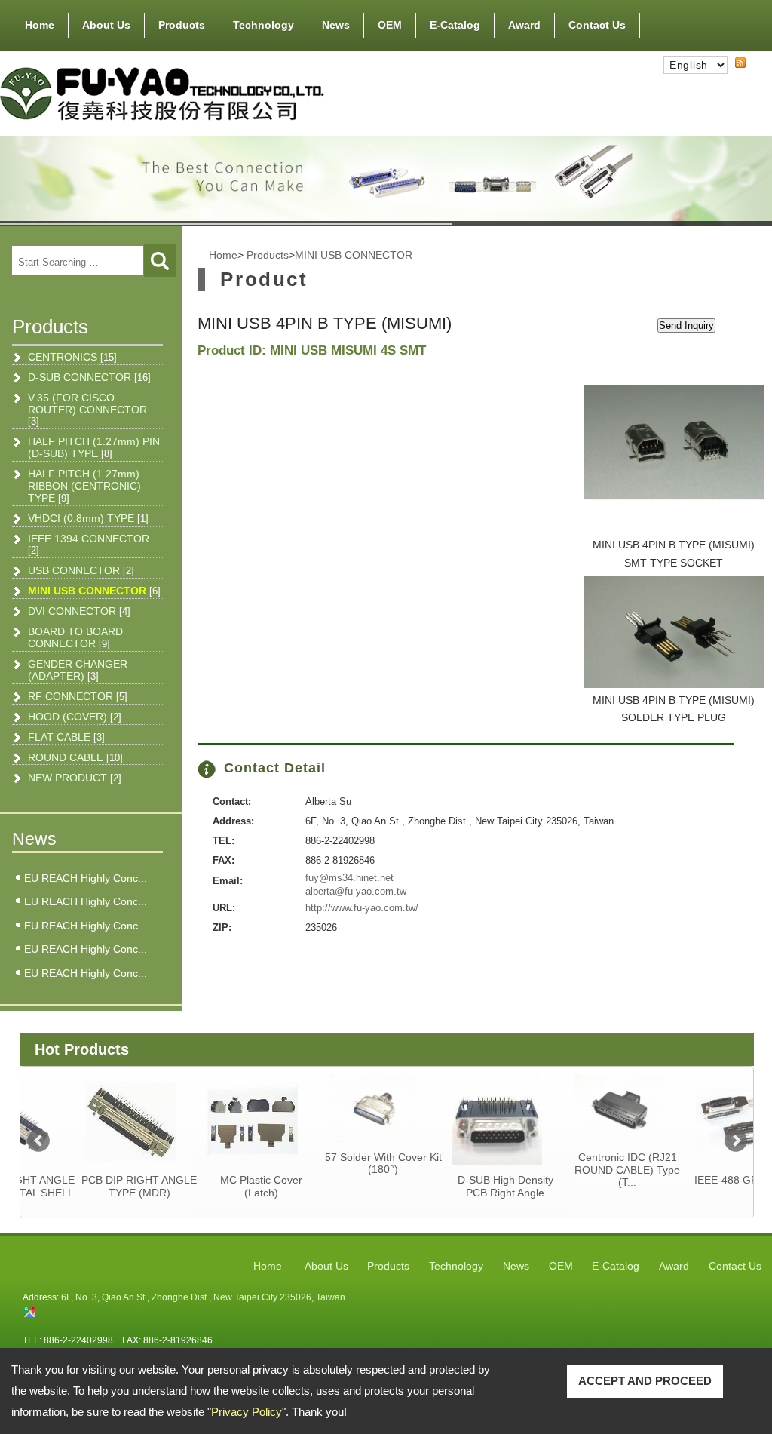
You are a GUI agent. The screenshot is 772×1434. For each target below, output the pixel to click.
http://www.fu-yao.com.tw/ (361, 908)
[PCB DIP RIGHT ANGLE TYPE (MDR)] (83, 1119)
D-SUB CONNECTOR (89, 377)
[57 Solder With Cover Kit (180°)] (327, 1108)
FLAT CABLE (66, 737)
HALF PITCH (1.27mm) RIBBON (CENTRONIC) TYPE (84, 486)
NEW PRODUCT (74, 778)
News (336, 25)
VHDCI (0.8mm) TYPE (88, 518)
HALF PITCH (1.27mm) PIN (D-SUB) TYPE (94, 447)
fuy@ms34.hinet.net (349, 877)
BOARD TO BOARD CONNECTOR (75, 637)
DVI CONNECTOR (79, 611)
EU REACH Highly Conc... (85, 878)
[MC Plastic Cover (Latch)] (205, 1119)
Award (524, 25)
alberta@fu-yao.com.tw (355, 891)
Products (181, 25)
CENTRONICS (72, 357)
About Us (106, 25)
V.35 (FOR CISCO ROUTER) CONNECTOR (87, 409)
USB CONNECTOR (81, 570)
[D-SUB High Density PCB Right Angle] (449, 1119)
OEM (390, 25)
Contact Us (597, 25)
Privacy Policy (246, 1411)
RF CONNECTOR (77, 696)
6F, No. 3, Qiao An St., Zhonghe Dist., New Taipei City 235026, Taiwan (203, 1297)
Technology (263, 25)
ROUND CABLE (75, 757)
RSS (728, 76)
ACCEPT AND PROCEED (645, 1380)
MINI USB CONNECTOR (94, 591)
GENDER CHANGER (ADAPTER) (77, 670)
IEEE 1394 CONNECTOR (88, 544)
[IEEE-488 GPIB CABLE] (693, 1119)
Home (39, 25)
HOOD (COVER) (74, 717)
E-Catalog (455, 25)
